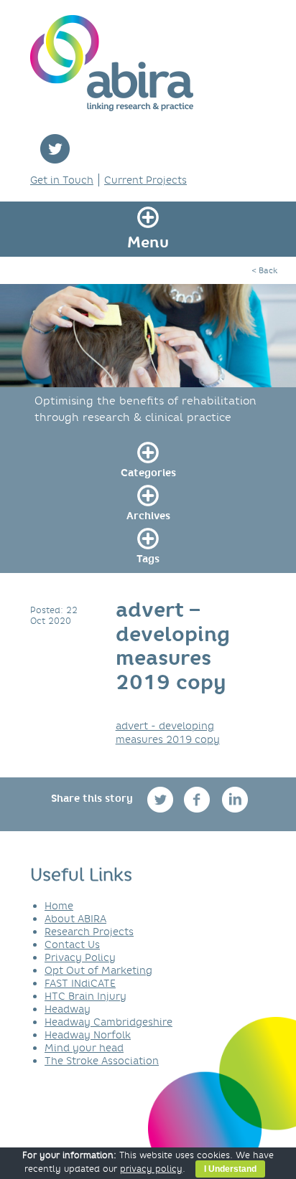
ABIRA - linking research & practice (111, 63)
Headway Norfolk (88, 1034)
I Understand (230, 1169)
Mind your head (84, 1047)
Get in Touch (61, 180)
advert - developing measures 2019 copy (168, 732)
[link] (148, 457)
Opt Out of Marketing (98, 970)
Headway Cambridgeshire (108, 1021)
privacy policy (151, 1168)
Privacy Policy (80, 957)
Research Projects (89, 931)
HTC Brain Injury (85, 996)
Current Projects (145, 180)
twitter (55, 149)
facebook (198, 799)
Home (59, 905)
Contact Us (72, 944)
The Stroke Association (102, 1060)
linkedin (235, 799)
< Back (264, 270)
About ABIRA (75, 918)
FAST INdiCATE (80, 983)
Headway (68, 1009)
